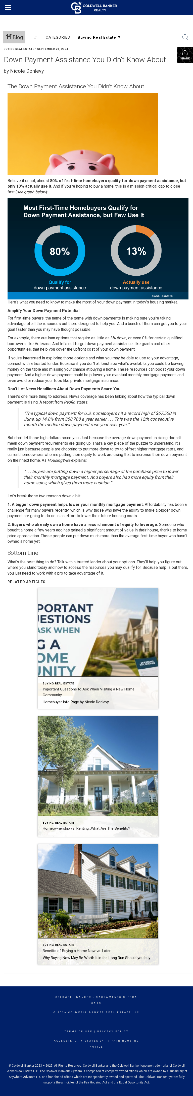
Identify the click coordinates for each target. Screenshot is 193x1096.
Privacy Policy (113, 1031)
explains (78, 460)
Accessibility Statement (80, 1041)
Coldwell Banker (73, 997)
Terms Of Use (78, 1031)
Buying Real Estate (19, 49)
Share (185, 58)
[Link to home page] (96, 7)
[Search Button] (185, 37)
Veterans (43, 343)
